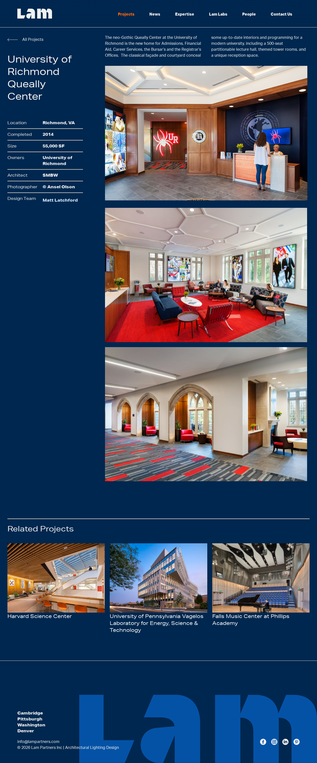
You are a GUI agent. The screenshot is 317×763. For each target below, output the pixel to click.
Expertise (184, 14)
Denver (25, 730)
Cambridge (30, 712)
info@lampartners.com (38, 742)
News (154, 14)
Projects (126, 14)
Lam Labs (218, 14)
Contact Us (281, 14)
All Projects (32, 40)
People (249, 14)
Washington (31, 724)
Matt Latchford (60, 200)
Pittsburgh (29, 718)
